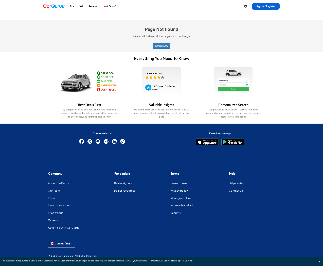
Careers (53, 220)
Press (51, 198)
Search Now (161, 45)
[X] (90, 142)
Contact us (236, 190)
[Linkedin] (114, 142)
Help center (236, 183)
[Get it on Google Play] (232, 142)
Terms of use (178, 183)
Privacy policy (179, 190)
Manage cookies (180, 198)
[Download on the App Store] (207, 142)
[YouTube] (98, 142)
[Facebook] (81, 142)
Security (175, 212)
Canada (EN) (62, 243)
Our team (54, 190)
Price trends (55, 212)
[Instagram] (106, 142)
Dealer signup (123, 183)
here (122, 260)
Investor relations (59, 205)
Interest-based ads (182, 205)
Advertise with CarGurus (63, 227)
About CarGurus (58, 183)
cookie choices (143, 260)
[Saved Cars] (245, 6)
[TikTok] (122, 142)
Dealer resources (124, 190)
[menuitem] (72, 6)
